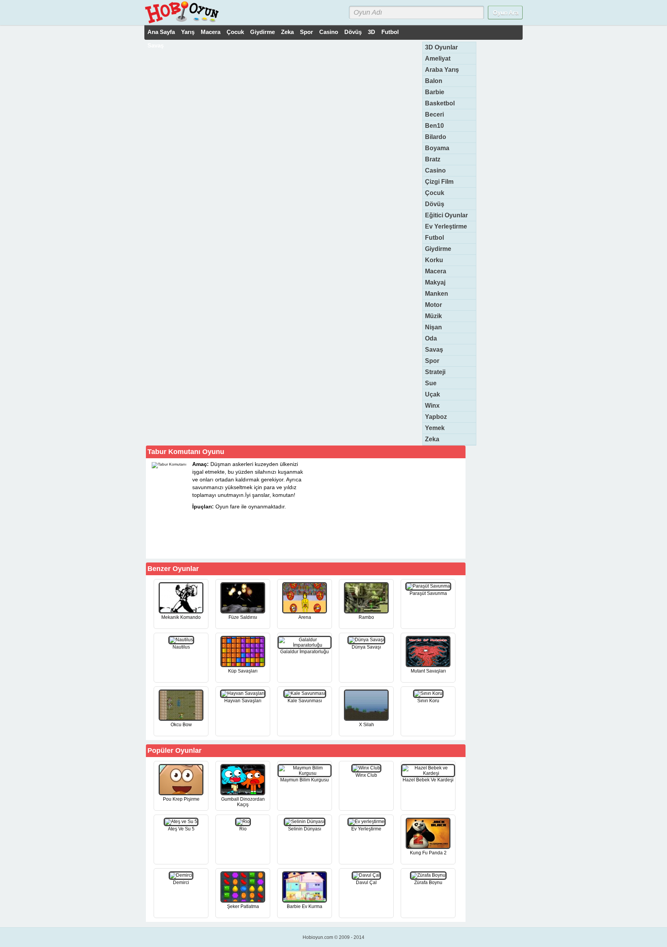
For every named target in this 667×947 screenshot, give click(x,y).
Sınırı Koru (428, 700)
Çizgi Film (439, 181)
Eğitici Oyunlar (446, 215)
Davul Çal (366, 882)
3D (371, 32)
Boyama (437, 148)
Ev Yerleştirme (446, 226)
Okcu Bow (181, 724)
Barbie (434, 92)
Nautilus (181, 647)
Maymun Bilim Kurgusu (304, 780)
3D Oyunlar (441, 47)
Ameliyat (437, 58)
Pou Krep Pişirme (181, 799)
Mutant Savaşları (428, 671)
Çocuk (235, 32)
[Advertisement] (406, 508)
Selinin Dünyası (304, 829)
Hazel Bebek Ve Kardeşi (428, 780)
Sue (431, 383)
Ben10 (434, 125)
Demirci (181, 882)
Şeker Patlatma (243, 906)
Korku (434, 260)
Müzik (433, 316)
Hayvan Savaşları (242, 700)
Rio (243, 829)
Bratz (432, 159)
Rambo (366, 617)
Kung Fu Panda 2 (428, 853)
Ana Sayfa (161, 32)
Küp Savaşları (242, 671)
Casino (328, 32)
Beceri (434, 114)
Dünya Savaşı (366, 647)
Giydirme (262, 32)
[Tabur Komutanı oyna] (268, 545)
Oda (431, 338)
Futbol (390, 32)
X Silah (366, 724)
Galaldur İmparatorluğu (304, 651)
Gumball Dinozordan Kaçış (243, 801)
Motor (433, 305)
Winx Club (366, 775)
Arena (304, 617)
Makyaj (435, 282)
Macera (210, 32)
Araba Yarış (442, 69)
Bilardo (435, 137)
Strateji (435, 372)
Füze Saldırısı (243, 617)
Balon (433, 81)
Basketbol (440, 103)
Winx (432, 405)
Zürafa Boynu (428, 882)
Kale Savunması (305, 700)
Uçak (432, 394)
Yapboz (436, 416)
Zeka (287, 32)
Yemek (435, 428)
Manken (436, 293)
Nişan (433, 327)
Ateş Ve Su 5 (181, 829)
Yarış (188, 32)
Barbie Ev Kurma (304, 906)
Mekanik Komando (181, 617)
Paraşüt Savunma (428, 593)
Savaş (155, 45)
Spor (306, 32)
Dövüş (353, 32)
